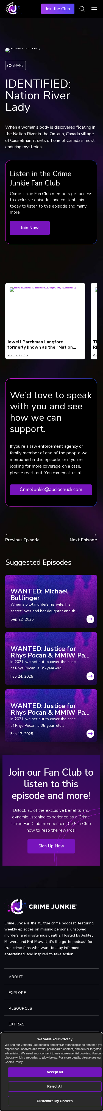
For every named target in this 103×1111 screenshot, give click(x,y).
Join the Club (58, 9)
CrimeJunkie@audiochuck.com (51, 489)
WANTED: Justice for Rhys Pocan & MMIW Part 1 (50, 709)
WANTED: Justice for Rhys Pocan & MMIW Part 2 (50, 652)
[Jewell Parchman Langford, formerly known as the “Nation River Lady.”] (45, 290)
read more (90, 620)
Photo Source (17, 355)
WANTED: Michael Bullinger (39, 594)
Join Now (30, 228)
